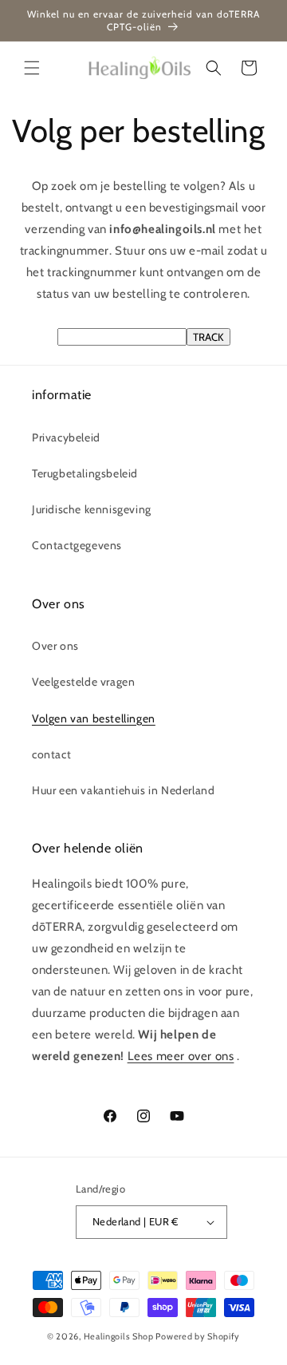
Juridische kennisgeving (91, 509)
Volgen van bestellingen (93, 718)
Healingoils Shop (119, 1336)
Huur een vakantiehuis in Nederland (123, 790)
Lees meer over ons (181, 1056)
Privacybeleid (66, 437)
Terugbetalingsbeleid (85, 473)
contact (51, 754)
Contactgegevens (77, 545)
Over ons (55, 646)
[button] (31, 67)
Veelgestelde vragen (83, 682)
